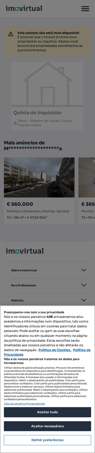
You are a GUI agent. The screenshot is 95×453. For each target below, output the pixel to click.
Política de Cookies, (55, 350)
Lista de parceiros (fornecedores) (24, 403)
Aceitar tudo (47, 412)
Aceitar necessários (47, 426)
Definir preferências (47, 440)
